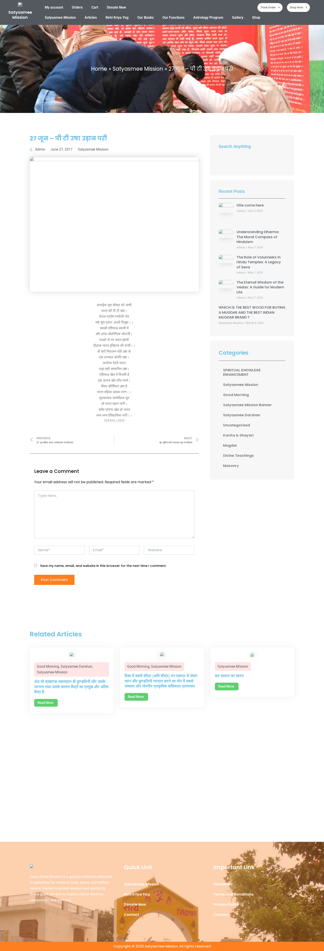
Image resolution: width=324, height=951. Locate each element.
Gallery (237, 17)
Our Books (145, 17)
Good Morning (236, 394)
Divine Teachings (238, 455)
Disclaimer (223, 884)
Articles (91, 17)
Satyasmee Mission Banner (247, 404)
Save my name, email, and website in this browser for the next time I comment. (103, 566)
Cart (94, 7)
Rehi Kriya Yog (117, 17)
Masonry (231, 465)
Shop (256, 17)
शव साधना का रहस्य (229, 675)
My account (54, 7)
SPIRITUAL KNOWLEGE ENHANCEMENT (242, 372)
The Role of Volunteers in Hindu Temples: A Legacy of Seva (258, 262)
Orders (77, 7)
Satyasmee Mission (20, 14)
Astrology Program (208, 17)
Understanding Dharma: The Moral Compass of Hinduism (257, 236)
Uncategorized (236, 425)
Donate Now (116, 7)
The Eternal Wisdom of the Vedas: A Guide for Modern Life (260, 287)
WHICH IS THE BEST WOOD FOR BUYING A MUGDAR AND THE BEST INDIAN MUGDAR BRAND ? (252, 312)
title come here (250, 205)
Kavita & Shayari (238, 435)
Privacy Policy (226, 904)
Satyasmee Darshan (241, 415)
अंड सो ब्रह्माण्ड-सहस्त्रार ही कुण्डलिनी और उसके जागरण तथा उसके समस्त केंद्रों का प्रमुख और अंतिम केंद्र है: (71, 686)
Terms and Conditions (233, 894)
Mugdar (230, 445)
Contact (131, 914)
